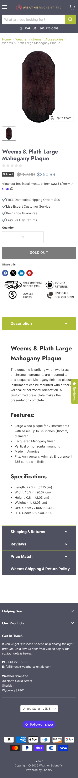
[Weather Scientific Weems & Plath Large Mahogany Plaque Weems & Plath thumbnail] (9, 133)
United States (37, 708)
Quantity (8, 227)
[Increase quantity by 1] (38, 237)
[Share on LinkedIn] (21, 273)
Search (39, 761)
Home (6, 39)
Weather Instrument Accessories (39, 39)
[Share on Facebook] (5, 273)
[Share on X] (13, 273)
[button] (39, 323)
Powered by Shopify (39, 769)
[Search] (70, 19)
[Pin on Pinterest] (29, 273)
